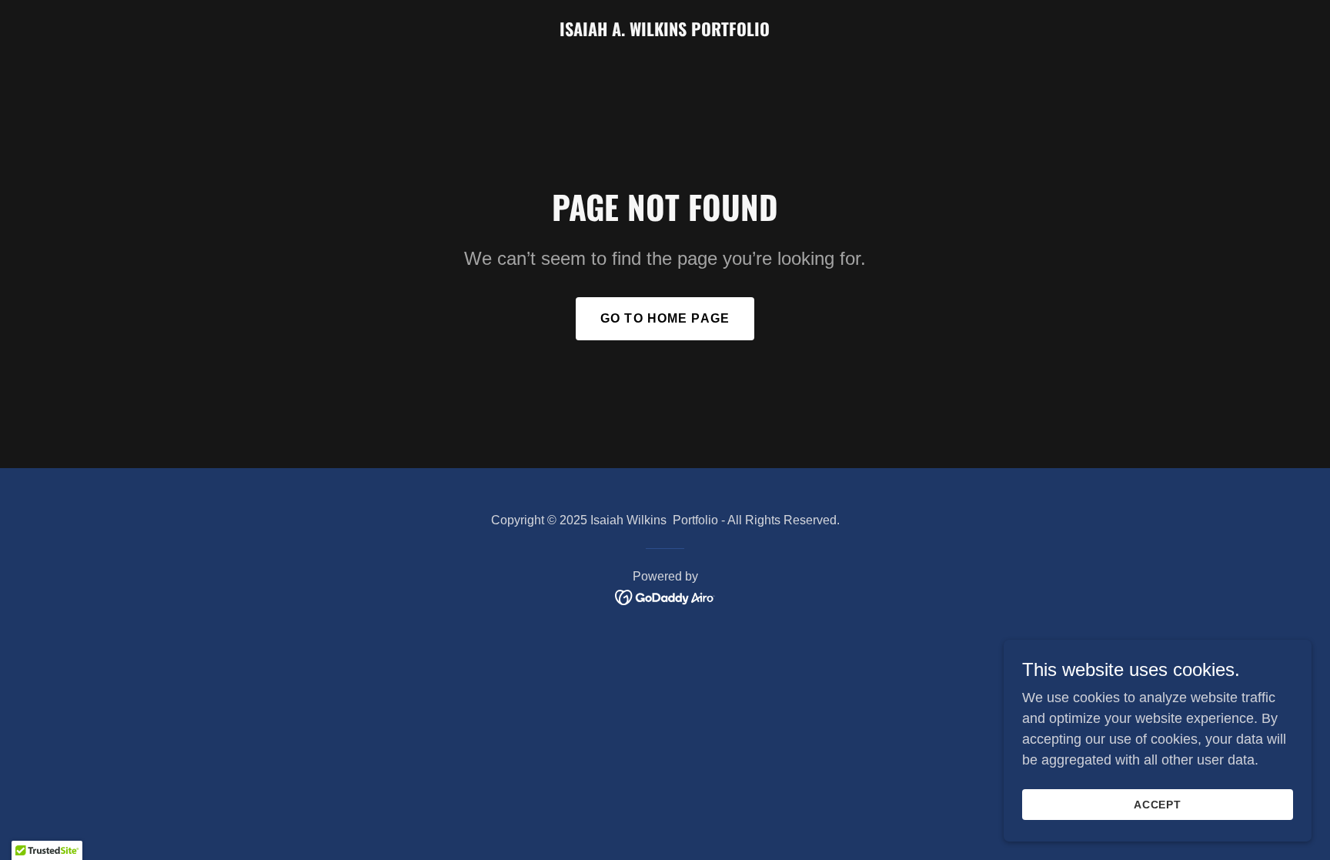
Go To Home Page (665, 318)
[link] (665, 31)
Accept (1158, 804)
